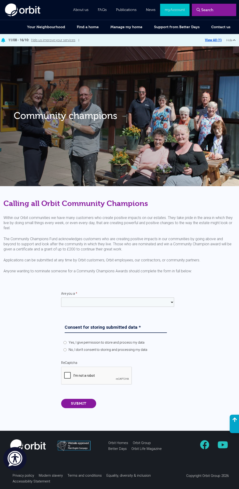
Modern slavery (51, 475)
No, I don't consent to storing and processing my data (108, 350)
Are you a (69, 293)
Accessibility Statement (31, 481)
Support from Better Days (177, 27)
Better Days (117, 449)
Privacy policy (23, 475)
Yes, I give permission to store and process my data (106, 342)
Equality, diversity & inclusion (128, 475)
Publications (126, 10)
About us (80, 10)
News (150, 10)
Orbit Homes (118, 443)
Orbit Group (142, 443)
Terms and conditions (84, 475)
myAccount (175, 10)
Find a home (88, 27)
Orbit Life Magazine (146, 449)
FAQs (102, 10)
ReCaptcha (69, 363)
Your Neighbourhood (46, 27)
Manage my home (126, 27)
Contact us (220, 27)
